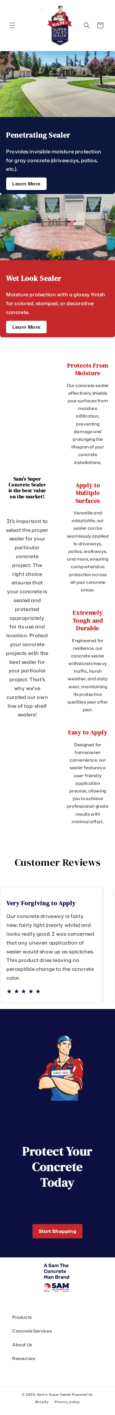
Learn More (26, 184)
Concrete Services (32, 1331)
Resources (23, 1358)
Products (22, 1317)
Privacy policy (67, 1401)
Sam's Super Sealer (54, 1394)
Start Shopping (57, 1231)
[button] (12, 25)
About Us (22, 1344)
